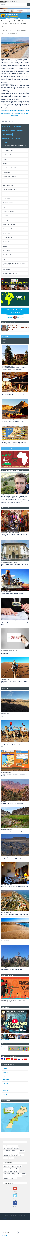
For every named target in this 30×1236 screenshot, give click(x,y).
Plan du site (11, 1215)
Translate (6, 1235)
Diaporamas (5, 1076)
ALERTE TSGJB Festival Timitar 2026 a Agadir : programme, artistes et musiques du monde (13, 1001)
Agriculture (17, 1173)
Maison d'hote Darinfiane (7, 366)
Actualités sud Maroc (16, 1166)
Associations (14, 1150)
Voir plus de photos (5, 1052)
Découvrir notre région (9, 1064)
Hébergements (5, 336)
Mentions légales (21, 1215)
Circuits (4, 339)
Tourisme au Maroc (8, 1148)
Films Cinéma (6, 1079)
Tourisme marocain (6, 126)
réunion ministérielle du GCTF (10, 1178)
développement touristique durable (11, 138)
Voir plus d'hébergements (15, 449)
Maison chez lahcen (6, 393)
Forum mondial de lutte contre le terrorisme (13, 1176)
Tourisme (24, 1173)
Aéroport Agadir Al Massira (8, 130)
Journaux (5, 1087)
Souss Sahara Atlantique (9, 1168)
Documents (5, 1083)
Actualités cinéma (14, 1153)
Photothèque (5, 1072)
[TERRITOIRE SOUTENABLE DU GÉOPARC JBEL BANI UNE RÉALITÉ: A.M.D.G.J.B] (15, 284)
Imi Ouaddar (20, 130)
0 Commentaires (13, 33)
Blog (16, 1215)
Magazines (5, 1090)
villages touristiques (7, 134)
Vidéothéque (5, 1068)
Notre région (16, 1148)
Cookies (7, 1216)
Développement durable (9, 1173)
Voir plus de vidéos (5, 1039)
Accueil (6, 1215)
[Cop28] (15, 298)
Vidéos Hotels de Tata (6, 441)
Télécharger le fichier (6, 30)
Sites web (11, 1157)
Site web (5, 1094)
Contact (11, 1216)
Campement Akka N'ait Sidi (8, 419)
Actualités (6, 1145)
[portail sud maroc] (10, 16)
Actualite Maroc (7, 1166)
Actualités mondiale (8, 1171)
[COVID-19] (15, 314)
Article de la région (13, 1145)
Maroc (17, 1168)
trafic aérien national (7, 142)
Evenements (21, 1150)
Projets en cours (7, 1155)
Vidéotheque (6, 1153)
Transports (16, 1171)
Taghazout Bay (17, 126)
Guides (3, 342)
